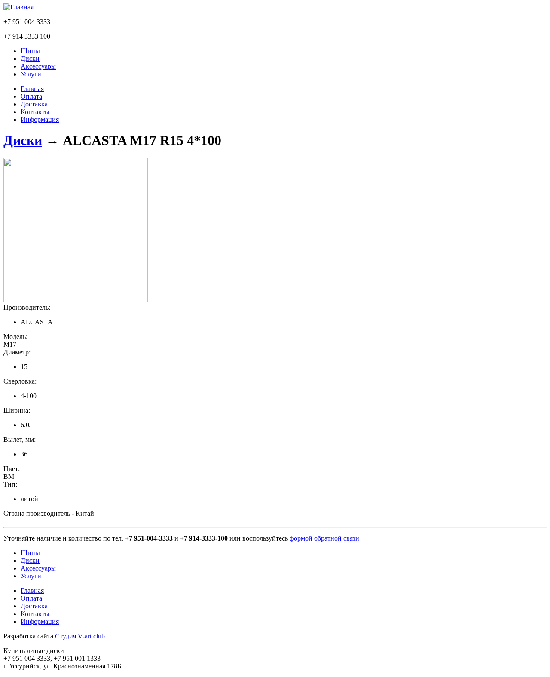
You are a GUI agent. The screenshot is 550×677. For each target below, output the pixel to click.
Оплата (31, 96)
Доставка (34, 104)
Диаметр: (17, 352)
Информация (40, 119)
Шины (30, 50)
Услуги (31, 74)
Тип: (10, 484)
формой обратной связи (324, 538)
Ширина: (16, 410)
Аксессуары (38, 66)
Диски (30, 58)
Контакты (35, 111)
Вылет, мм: (19, 439)
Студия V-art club (80, 636)
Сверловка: (20, 381)
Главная (32, 88)
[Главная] (18, 7)
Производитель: (26, 307)
